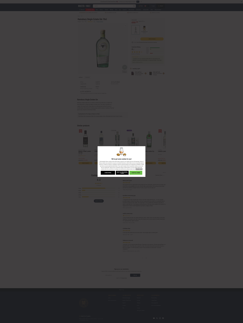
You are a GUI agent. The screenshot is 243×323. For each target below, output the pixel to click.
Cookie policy (139, 169)
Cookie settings (108, 172)
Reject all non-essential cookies (122, 173)
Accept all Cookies (136, 172)
